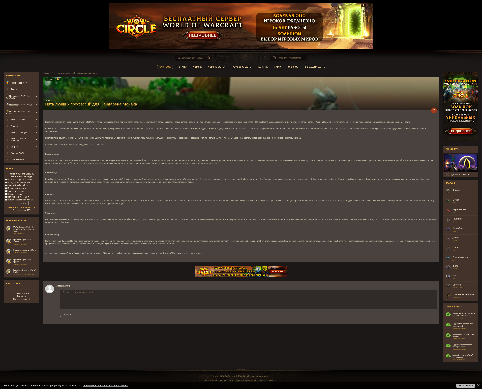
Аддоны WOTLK (216, 67)
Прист (455, 269)
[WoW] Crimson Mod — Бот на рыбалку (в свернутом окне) (24, 229)
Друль (455, 240)
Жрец (455, 266)
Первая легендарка (16, 188)
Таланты (263, 67)
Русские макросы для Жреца (22, 241)
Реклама (272, 380)
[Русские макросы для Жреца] (8, 241)
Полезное (292, 67)
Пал (454, 221)
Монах (456, 200)
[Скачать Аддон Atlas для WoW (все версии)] (448, 335)
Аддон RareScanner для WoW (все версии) (462, 346)
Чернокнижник (460, 209)
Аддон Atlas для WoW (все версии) (463, 335)
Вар (454, 250)
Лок (454, 212)
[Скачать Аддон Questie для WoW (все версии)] (448, 356)
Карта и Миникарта (459, 328)
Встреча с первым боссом (19, 180)
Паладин (457, 218)
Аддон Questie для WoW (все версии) (463, 356)
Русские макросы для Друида (22, 261)
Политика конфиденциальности (218, 380)
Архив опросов (28, 207)
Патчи (277, 67)
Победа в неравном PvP (18, 182)
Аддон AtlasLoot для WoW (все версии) (463, 325)
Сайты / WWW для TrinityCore (23, 274)
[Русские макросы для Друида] (8, 261)
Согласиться (465, 386)
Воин (455, 247)
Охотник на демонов (463, 294)
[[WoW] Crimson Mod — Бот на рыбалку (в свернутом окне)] (8, 229)
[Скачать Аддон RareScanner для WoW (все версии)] (448, 346)
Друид (456, 237)
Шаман (456, 190)
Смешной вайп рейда (17, 185)
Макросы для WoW (20, 244)
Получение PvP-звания (18, 197)
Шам (454, 193)
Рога (454, 231)
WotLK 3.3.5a (457, 287)
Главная (46, 73)
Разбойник (458, 228)
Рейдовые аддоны (459, 318)
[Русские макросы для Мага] (8, 252)
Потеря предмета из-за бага (20, 200)
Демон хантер (458, 297)
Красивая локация (15, 191)
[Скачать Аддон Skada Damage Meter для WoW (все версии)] (448, 314)
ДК (453, 260)
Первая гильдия (14, 194)
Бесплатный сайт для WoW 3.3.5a (24, 271)
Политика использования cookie (251, 380)
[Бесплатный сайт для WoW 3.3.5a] (8, 272)
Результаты (13, 207)
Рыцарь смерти (461, 257)
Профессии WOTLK (241, 67)
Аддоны (197, 67)
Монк (454, 202)
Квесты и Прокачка (459, 360)
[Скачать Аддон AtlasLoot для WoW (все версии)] (448, 325)
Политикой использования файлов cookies (105, 385)
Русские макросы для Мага (24, 250)
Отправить (67, 315)
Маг (455, 275)
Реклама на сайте (314, 67)
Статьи (183, 67)
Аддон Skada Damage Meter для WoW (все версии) (464, 314)
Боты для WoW (18, 234)
